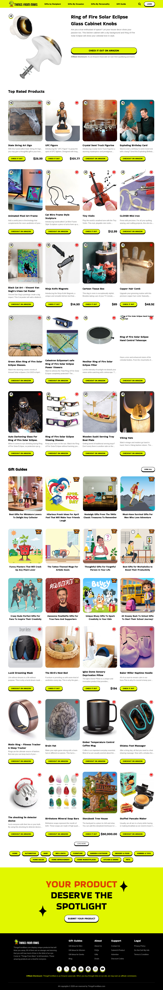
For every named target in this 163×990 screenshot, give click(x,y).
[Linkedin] (81, 969)
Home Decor (38, 859)
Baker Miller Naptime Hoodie (136, 673)
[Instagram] (95, 969)
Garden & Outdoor (98, 853)
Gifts (96, 954)
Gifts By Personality (100, 4)
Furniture (77, 853)
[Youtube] (102, 969)
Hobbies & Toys (144, 853)
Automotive (30, 853)
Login (149, 4)
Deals (96, 959)
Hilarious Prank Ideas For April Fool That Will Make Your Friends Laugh (63, 517)
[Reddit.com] (88, 969)
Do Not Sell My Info (141, 950)
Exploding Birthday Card (133, 145)
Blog (70, 959)
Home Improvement (61, 859)
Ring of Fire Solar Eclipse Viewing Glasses (59, 438)
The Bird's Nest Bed (56, 673)
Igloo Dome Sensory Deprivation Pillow (94, 673)
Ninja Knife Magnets (56, 288)
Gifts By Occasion (76, 4)
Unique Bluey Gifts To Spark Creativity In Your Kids (100, 617)
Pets (128, 859)
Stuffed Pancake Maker (133, 818)
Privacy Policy (139, 946)
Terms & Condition (141, 954)
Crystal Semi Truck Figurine (98, 145)
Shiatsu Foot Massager (133, 745)
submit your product (81, 918)
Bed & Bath (61, 853)
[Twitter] (66, 969)
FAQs (96, 950)
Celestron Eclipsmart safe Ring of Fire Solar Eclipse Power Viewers (59, 364)
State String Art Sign (20, 145)
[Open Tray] (11, 16)
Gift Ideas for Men (75, 946)
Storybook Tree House (95, 818)
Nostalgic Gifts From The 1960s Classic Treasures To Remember (100, 516)
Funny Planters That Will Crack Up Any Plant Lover (25, 568)
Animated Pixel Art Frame (23, 216)
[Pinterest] (74, 969)
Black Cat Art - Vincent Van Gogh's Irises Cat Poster (23, 289)
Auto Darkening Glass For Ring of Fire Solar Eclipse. (22, 438)
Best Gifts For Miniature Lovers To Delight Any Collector (25, 516)
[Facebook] (59, 969)
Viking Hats (126, 438)
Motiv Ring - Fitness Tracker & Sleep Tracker (24, 746)
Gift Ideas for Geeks (76, 954)
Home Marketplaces (86, 859)
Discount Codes (117, 959)
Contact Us (115, 946)
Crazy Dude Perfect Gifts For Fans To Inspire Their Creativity (25, 617)
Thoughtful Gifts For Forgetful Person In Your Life (100, 568)
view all (148, 469)
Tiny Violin (89, 216)
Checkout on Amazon (21, 688)
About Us (98, 946)
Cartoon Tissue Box (93, 288)
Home (14, 853)
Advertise (115, 954)
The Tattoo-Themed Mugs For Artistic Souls (63, 568)
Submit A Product (118, 950)
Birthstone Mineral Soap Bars (62, 818)
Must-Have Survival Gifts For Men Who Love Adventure (138, 516)
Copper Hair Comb (130, 288)
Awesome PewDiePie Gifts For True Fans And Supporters (62, 617)
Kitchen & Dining (110, 859)
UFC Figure (51, 145)
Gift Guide (121, 4)
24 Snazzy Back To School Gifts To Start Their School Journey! (138, 617)
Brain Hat (50, 745)
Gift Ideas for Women (77, 950)
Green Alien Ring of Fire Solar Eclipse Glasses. (25, 363)
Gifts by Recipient (52, 4)
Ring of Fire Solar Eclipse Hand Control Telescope (134, 338)
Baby (46, 853)
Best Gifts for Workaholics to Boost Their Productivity (137, 568)
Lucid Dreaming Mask (20, 673)
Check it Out (54, 688)
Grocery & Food (122, 853)
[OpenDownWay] (11, 103)
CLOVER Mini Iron (130, 216)
